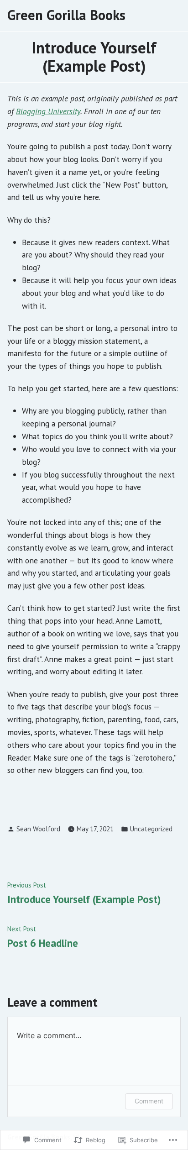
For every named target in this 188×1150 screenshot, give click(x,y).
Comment (149, 1101)
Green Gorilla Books (66, 15)
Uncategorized (151, 828)
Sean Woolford (38, 828)
